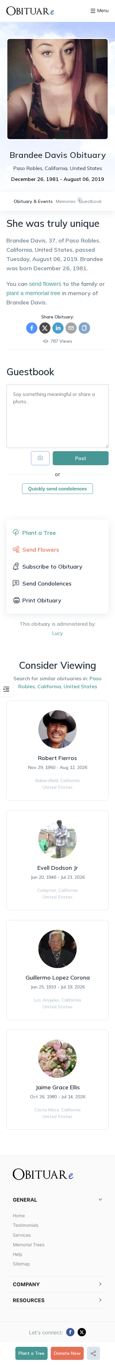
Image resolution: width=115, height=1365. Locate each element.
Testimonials (25, 1225)
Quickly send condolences (57, 488)
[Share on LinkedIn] (58, 328)
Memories (66, 201)
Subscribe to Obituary (52, 566)
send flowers (45, 284)
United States (80, 686)
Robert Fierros (57, 758)
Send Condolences (47, 583)
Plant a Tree (31, 1353)
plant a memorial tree (33, 293)
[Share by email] (71, 328)
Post (80, 458)
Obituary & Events (33, 201)
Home (19, 1215)
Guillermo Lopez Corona (58, 977)
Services (22, 1235)
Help (17, 1254)
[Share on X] (44, 328)
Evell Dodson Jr (57, 867)
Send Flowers (40, 549)
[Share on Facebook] (31, 328)
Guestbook (90, 201)
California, (49, 686)
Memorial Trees (28, 1244)
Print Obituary (41, 600)
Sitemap (21, 1263)
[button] (57, 1200)
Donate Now (67, 1353)
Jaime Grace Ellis (57, 1087)
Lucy (57, 633)
